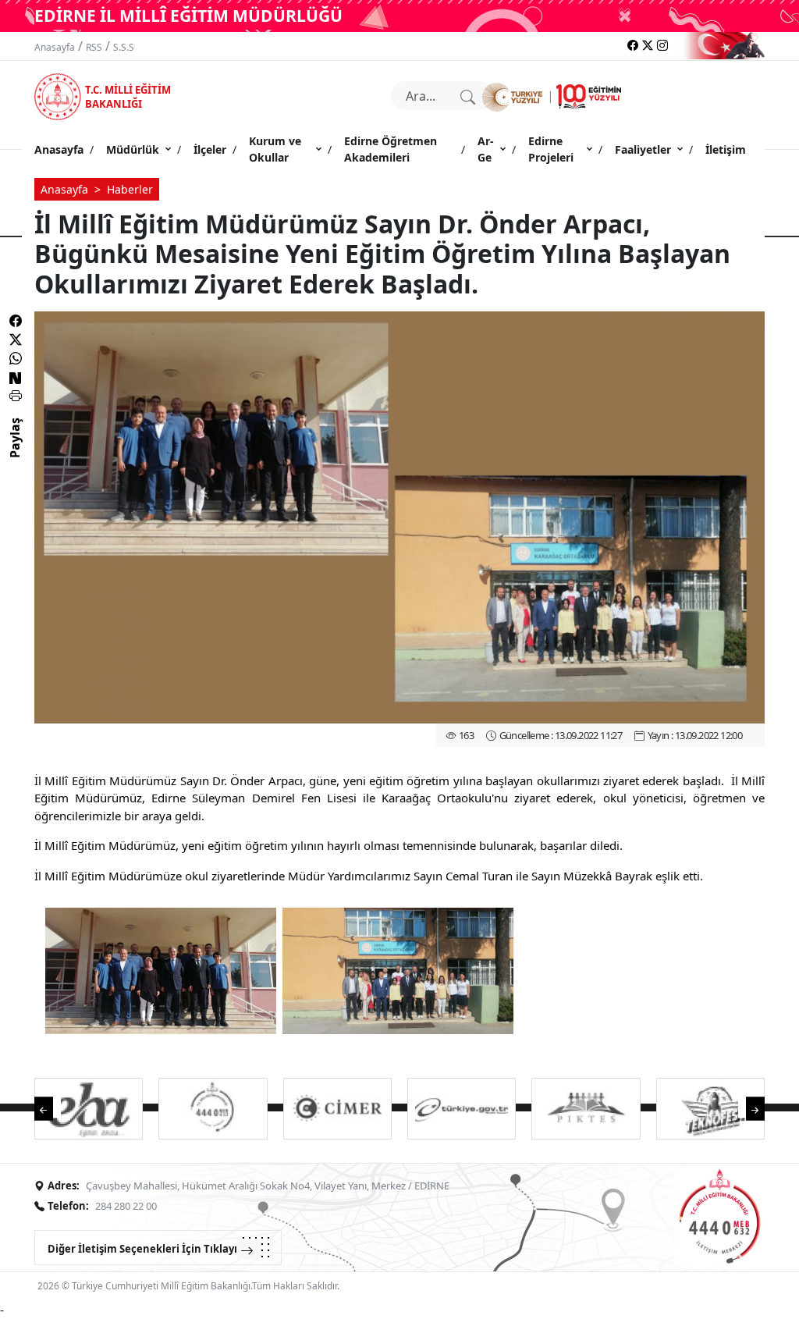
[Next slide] (747, 1107)
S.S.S (123, 47)
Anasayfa (54, 47)
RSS (94, 47)
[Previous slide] (51, 1107)
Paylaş (14, 452)
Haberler (130, 189)
